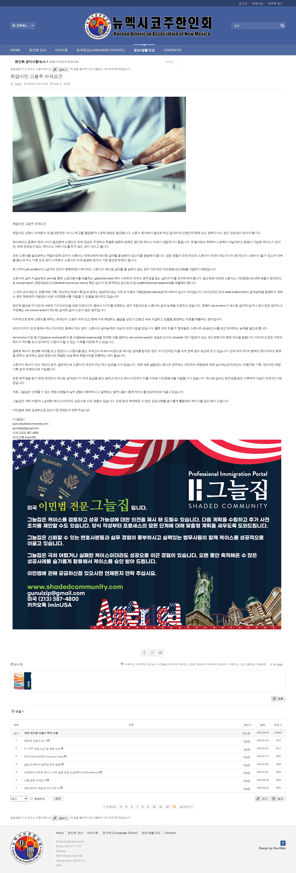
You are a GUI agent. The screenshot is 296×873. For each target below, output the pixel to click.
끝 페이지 (185, 806)
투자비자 (211, 664)
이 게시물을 (276, 664)
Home (15, 50)
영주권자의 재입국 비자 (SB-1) (42, 788)
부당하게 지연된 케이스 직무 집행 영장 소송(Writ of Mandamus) (61, 772)
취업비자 (201, 664)
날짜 (262, 725)
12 (167, 806)
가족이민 (233, 664)
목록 (280, 699)
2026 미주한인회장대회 (64, 62)
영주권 (182, 664)
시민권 (191, 664)
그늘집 (17, 84)
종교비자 (222, 664)
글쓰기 (63, 69)
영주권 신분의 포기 (35, 741)
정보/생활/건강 (144, 50)
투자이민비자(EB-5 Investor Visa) (43, 756)
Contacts (172, 50)
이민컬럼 (162, 664)
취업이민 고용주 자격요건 (36, 76)
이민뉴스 (151, 664)
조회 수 (278, 725)
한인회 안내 (37, 50)
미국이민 (130, 664)
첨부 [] (18, 664)
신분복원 (261, 664)
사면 (241, 664)
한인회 (246, 733)
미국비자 (173, 664)
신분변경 (250, 664)
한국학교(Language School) (100, 50)
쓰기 (264, 799)
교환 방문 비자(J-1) (35, 780)
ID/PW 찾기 (275, 3)
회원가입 (257, 3)
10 (154, 806)
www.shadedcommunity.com (30, 423)
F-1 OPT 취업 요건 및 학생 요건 (42, 749)
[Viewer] (47, 423)
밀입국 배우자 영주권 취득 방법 (42, 764)
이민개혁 (140, 664)
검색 (57, 798)
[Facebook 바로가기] (283, 843)
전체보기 (22, 25)
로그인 (243, 3)
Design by (272, 848)
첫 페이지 (110, 806)
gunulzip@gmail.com (26, 428)
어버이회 (61, 50)
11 (160, 806)
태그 (280, 799)
